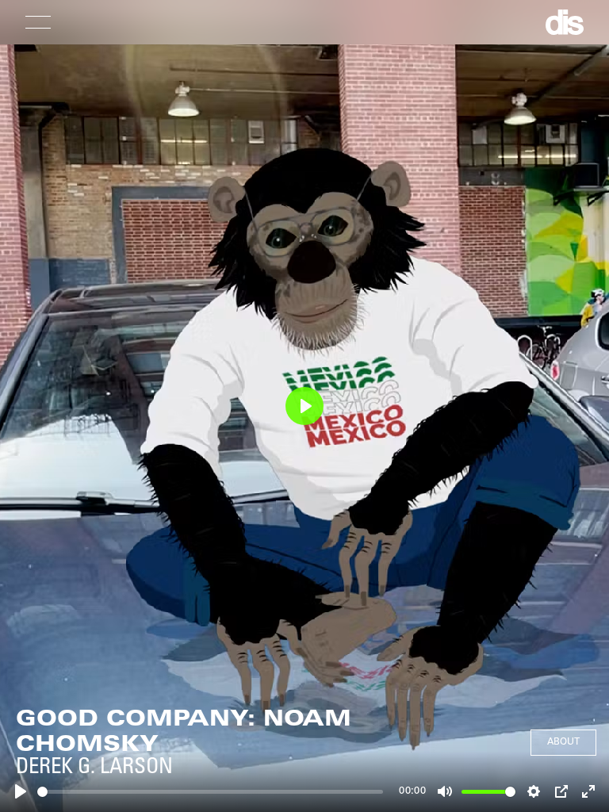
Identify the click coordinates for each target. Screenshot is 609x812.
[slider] (210, 791)
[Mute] (445, 791)
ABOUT (563, 742)
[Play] (20, 791)
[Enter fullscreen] (588, 791)
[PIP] (561, 791)
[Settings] (533, 791)
